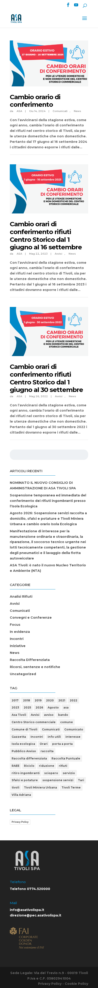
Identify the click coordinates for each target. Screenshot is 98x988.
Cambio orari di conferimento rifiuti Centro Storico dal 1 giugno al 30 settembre (46, 378)
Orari (44, 744)
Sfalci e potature (25, 780)
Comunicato (73, 729)
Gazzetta (19, 736)
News (77, 111)
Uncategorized (23, 674)
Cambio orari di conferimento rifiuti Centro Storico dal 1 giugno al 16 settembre (46, 235)
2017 (15, 700)
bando (63, 714)
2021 (61, 700)
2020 (50, 700)
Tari (81, 780)
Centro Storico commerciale (34, 722)
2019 (38, 700)
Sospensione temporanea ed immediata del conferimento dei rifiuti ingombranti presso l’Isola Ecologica (48, 500)
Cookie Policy (76, 984)
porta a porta (62, 744)
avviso (49, 714)
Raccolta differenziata (29, 758)
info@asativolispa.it (27, 910)
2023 (15, 707)
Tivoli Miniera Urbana (40, 787)
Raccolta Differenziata (30, 660)
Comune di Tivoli (24, 729)
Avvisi (58, 253)
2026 (39, 707)
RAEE (15, 765)
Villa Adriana (21, 794)
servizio (69, 773)
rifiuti (63, 765)
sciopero (51, 773)
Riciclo (29, 765)
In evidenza (20, 632)
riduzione (46, 765)
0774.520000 (38, 889)
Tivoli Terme (71, 787)
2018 (26, 700)
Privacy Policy (20, 821)
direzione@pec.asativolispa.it (35, 915)
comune (66, 722)
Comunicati (60, 111)
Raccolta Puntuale (66, 758)
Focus (15, 625)
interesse (72, 736)
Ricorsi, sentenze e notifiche (35, 667)
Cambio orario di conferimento (35, 101)
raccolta (47, 751)
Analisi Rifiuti (21, 596)
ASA (19, 111)
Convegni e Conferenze (31, 617)
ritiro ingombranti (26, 773)
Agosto (53, 707)
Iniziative (18, 646)
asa (66, 707)
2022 (73, 700)
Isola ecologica (23, 744)
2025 (27, 707)
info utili (54, 736)
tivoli (15, 787)
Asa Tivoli (19, 714)
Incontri (16, 639)
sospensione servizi (57, 780)
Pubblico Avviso (24, 751)
